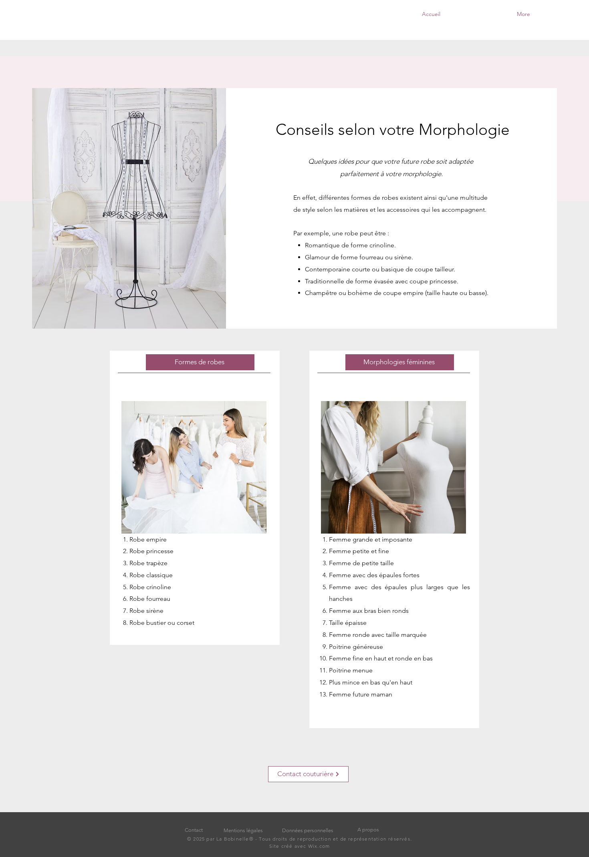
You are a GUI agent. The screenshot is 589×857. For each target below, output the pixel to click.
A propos (368, 830)
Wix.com (318, 846)
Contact (194, 830)
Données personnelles (307, 830)
